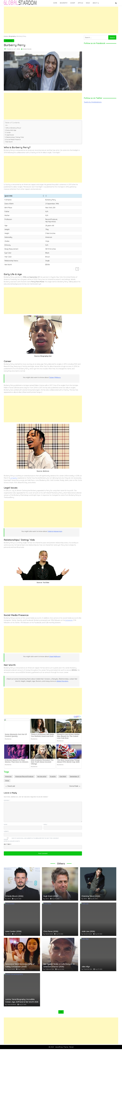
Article (80, 3)
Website (6, 831)
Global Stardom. (62, 681)
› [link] (80, 269)
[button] (43, 196)
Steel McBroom (54, 656)
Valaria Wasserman (55, 531)
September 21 (74, 776)
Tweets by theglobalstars (93, 102)
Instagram (69, 620)
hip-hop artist (41, 776)
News (88, 3)
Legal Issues (10, 135)
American (8, 776)
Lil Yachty (13, 478)
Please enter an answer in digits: (12, 840)
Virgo (7, 780)
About (95, 3)
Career (8, 132)
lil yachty (53, 776)
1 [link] (77, 269)
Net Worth (9, 142)
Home (55, 3)
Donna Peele (73, 786)
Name (6, 824)
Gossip (72, 3)
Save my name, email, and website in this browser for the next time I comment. (35, 838)
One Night (62, 776)
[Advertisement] (61, 20)
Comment (7, 800)
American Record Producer (24, 776)
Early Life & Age (11, 130)
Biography (63, 3)
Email (46, 824)
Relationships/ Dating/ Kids (15, 137)
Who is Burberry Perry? (13, 128)
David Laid (11, 786)
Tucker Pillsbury (54, 377)
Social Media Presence (13, 139)
